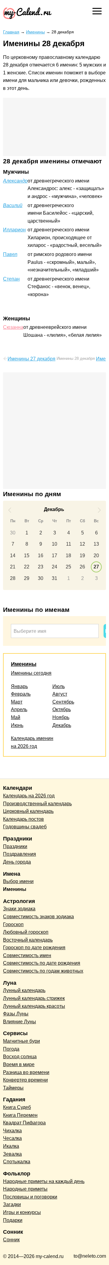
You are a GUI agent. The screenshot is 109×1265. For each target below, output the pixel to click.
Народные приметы (25, 1189)
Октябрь (61, 709)
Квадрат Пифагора (24, 1122)
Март (16, 701)
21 (12, 566)
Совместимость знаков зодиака (38, 916)
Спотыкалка (16, 1161)
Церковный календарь (28, 811)
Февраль (21, 694)
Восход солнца (20, 1056)
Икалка (11, 1146)
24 (54, 566)
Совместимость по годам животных (43, 970)
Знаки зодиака (19, 908)
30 (12, 532)
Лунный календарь (24, 990)
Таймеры (13, 1087)
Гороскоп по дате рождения (34, 947)
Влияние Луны (19, 1021)
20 (96, 555)
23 (40, 566)
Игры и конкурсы (22, 1212)
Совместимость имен (27, 955)
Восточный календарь (28, 940)
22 (26, 566)
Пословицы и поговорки (30, 1196)
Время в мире (19, 1064)
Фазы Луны (15, 1013)
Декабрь (61, 725)
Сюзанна (13, 327)
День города (17, 861)
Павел (10, 254)
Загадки (12, 1204)
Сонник (11, 1239)
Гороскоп (13, 924)
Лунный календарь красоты (34, 1006)
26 (82, 566)
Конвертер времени (25, 1080)
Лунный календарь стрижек (34, 998)
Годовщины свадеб (25, 826)
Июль (58, 686)
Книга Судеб (17, 1107)
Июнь (17, 725)
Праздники (15, 846)
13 (96, 544)
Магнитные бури (21, 1041)
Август (59, 694)
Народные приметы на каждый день (43, 1181)
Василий (12, 205)
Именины (23, 664)
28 (12, 578)
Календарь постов (23, 819)
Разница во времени (26, 1072)
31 (54, 578)
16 (40, 555)
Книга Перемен (20, 1115)
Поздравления (19, 854)
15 (26, 555)
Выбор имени (18, 881)
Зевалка (12, 1154)
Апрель (19, 709)
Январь (19, 686)
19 (82, 555)
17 (54, 555)
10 (54, 544)
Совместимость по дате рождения (41, 963)
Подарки (12, 1220)
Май (15, 717)
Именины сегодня (31, 673)
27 (96, 566)
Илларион (14, 229)
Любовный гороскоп (25, 932)
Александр (15, 180)
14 (12, 555)
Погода (11, 1049)
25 (68, 566)
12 (82, 544)
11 (68, 544)
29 (26, 578)
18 (68, 555)
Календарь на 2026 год (28, 795)
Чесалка (12, 1138)
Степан (11, 278)
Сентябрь (63, 701)
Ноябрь (60, 717)
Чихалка (12, 1130)
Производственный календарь (37, 803)
